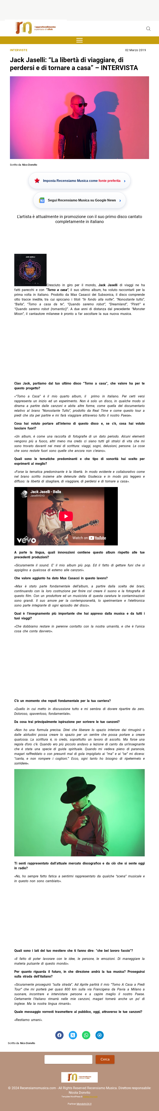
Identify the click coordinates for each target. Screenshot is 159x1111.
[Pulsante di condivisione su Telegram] (99, 1035)
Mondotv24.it (84, 1103)
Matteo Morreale (90, 1096)
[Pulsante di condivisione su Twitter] (73, 1035)
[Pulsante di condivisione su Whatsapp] (86, 1035)
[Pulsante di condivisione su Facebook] (59, 1035)
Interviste (18, 50)
